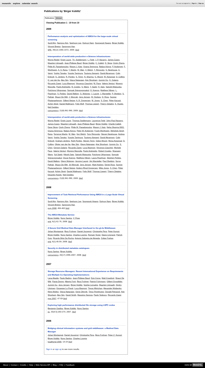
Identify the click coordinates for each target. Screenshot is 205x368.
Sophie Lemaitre (91, 285)
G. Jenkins (60, 77)
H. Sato (101, 87)
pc (49, 312)
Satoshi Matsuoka (113, 87)
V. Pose (76, 218)
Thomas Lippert (92, 104)
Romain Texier (94, 235)
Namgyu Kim (62, 43)
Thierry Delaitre (107, 104)
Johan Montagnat (55, 231)
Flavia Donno (58, 281)
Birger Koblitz (118, 43)
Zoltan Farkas (107, 238)
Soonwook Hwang (103, 43)
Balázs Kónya (105, 66)
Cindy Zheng (118, 63)
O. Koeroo (94, 90)
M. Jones (96, 100)
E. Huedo (119, 104)
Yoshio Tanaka (60, 73)
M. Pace (97, 83)
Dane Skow (53, 127)
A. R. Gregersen (83, 100)
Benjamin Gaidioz (55, 308)
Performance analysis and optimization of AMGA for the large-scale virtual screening (83, 38)
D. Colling (120, 77)
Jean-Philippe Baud (73, 63)
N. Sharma (89, 77)
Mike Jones (104, 168)
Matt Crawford (108, 278)
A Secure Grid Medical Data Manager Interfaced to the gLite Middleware (81, 228)
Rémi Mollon (53, 292)
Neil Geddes (53, 107)
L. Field (91, 60)
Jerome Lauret (81, 161)
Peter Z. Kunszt (115, 335)
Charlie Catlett (114, 124)
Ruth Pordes (76, 141)
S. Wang (85, 87)
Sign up (201, 3)
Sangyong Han (68, 46)
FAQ (61, 365)
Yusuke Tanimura (75, 73)
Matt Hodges (97, 165)
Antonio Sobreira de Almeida (87, 238)
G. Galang (113, 80)
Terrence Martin (60, 134)
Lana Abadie (53, 278)
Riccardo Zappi (54, 83)
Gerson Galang (60, 148)
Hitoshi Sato (68, 154)
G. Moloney (85, 94)
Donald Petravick (112, 292)
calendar (26, 3)
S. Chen (104, 100)
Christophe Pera (100, 231)
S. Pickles (61, 94)
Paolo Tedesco (100, 295)
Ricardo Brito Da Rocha (63, 238)
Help (31, 365)
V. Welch (89, 70)
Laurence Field (98, 120)
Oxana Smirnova (90, 66)
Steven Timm (89, 141)
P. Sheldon (116, 94)
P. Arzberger (117, 66)
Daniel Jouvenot (84, 231)
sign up (58, 349)
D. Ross (105, 97)
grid (49, 221)
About (5, 365)
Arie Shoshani (91, 80)
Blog (55, 365)
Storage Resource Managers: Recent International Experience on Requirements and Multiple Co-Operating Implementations (85, 273)
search (34, 3)
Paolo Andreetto (63, 87)
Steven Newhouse (109, 134)
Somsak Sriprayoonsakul (78, 90)
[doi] (77, 50)
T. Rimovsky (99, 70)
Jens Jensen (84, 97)
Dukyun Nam (88, 43)
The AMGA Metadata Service (61, 215)
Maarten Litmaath (55, 63)
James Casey (114, 60)
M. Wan (80, 70)
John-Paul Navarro (114, 120)
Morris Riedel (53, 60)
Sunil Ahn (52, 43)
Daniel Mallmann (66, 104)
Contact (14, 365)
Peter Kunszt (113, 231)
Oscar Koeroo (69, 158)
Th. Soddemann (79, 60)
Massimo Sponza (85, 295)
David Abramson (107, 73)
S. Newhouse (111, 70)
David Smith (71, 295)
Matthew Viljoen (107, 90)
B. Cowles (76, 87)
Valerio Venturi (108, 83)
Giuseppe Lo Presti (64, 288)
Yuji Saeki (58, 154)
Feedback (70, 365)
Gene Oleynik (81, 292)
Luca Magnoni (68, 83)
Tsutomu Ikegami (91, 73)
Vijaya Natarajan (77, 80)
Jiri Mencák (74, 165)
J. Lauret (95, 94)
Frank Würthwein (101, 131)
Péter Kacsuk (115, 100)
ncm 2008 (52, 208)
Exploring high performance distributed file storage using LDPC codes (81, 305)
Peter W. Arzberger (85, 131)
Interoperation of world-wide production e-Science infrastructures (79, 56)
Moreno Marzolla (74, 151)
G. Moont (99, 77)
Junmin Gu (103, 80)
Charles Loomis (80, 235)
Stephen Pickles (114, 158)
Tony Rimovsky (93, 134)
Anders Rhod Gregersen (87, 168)
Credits (23, 365)
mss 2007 (52, 298)
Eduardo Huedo (55, 175)
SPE (49, 50)
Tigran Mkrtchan (95, 288)
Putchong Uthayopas (57, 90)
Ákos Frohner (70, 231)
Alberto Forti (70, 281)
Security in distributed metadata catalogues (68, 248)
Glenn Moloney (67, 161)
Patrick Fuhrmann (98, 281)
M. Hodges (96, 97)
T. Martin (72, 70)
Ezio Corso (96, 278)
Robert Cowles (104, 151)
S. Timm (79, 77)
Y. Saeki (93, 87)
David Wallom (73, 94)
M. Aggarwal (109, 77)
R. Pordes (70, 77)
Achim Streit (53, 104)
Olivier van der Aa (62, 144)
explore (16, 3)
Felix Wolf (79, 104)
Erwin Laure (66, 60)
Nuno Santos (66, 218)
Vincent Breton (54, 46)
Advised (59, 18)
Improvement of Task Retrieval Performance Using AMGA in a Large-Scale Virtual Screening (86, 196)
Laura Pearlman (98, 158)
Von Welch (81, 134)
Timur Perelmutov (96, 292)
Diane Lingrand (108, 235)
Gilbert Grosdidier (114, 281)
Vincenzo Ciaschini (84, 83)
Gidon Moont (101, 141)
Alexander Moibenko (112, 288)
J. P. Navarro (101, 60)
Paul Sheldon (108, 161)
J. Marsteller (105, 94)
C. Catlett (100, 63)
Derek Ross (110, 165)
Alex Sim (64, 80)
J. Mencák (73, 97)
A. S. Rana (62, 70)
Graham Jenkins (62, 141)
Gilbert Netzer (69, 100)
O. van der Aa (54, 80)
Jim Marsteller (95, 161)
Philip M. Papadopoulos (58, 66)
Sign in (194, 3)
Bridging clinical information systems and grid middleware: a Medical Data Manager (83, 330)
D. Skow (108, 63)
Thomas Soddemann (81, 120)
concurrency (53, 110)
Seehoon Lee (75, 43)
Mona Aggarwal (115, 141)
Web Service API (43, 365)
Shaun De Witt (61, 97)
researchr (6, 3)
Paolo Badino (66, 278)
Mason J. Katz (76, 66)
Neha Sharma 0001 (115, 127)
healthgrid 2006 (54, 342)
